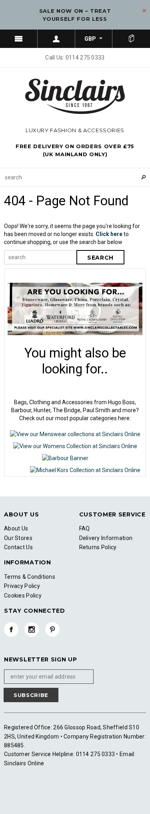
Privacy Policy (22, 586)
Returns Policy (98, 547)
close (144, 10)
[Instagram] (31, 629)
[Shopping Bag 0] (131, 39)
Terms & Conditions (29, 577)
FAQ (84, 528)
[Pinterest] (52, 629)
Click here (110, 234)
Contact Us (18, 547)
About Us (16, 528)
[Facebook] (11, 629)
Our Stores (18, 538)
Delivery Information (106, 538)
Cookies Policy (23, 595)
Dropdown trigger (56, 39)
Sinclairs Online (24, 763)
